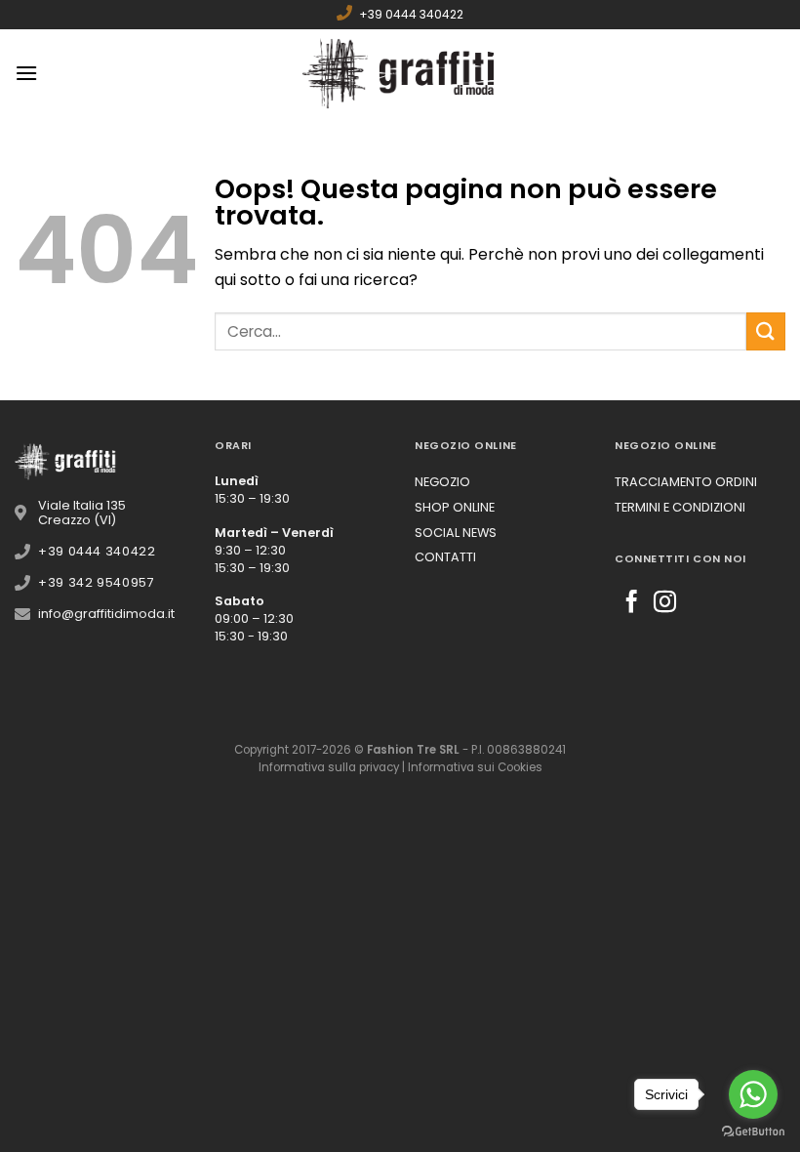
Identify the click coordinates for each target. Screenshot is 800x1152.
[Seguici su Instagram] (665, 603)
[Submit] (765, 331)
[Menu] (26, 73)
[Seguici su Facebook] (631, 603)
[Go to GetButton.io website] (753, 1132)
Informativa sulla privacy (329, 767)
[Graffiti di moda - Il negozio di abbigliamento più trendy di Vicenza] (400, 72)
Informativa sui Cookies (475, 767)
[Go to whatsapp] (753, 1094)
